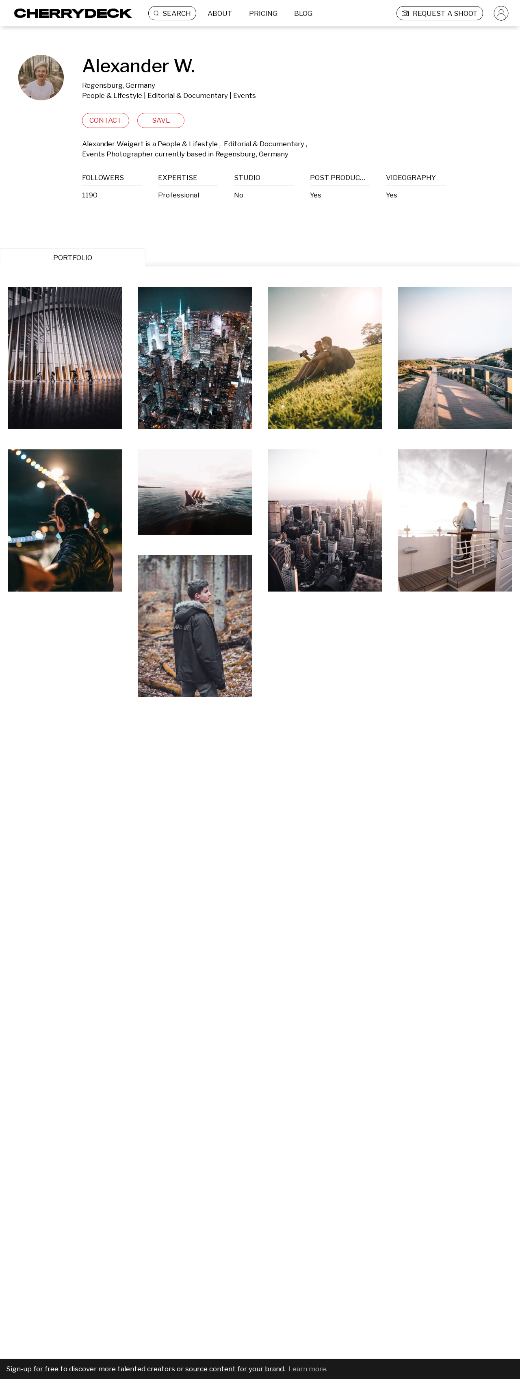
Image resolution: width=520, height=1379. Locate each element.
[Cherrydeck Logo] (70, 13)
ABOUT (220, 13)
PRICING (263, 13)
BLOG (303, 13)
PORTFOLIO (72, 258)
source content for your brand (234, 1369)
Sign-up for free (32, 1369)
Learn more (307, 1369)
